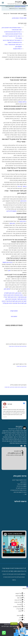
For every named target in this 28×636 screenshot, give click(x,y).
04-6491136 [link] (17, 451)
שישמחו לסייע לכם (11, 211)
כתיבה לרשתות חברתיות (20, 492)
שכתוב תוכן (7, 289)
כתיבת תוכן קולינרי (7, 303)
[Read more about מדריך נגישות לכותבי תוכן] (14, 354)
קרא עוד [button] (5, 417)
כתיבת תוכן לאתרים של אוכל (13, 301)
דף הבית (23, 6)
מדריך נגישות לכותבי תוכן (19, 364)
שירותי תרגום (6, 574)
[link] (24, 428)
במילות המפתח (22, 102)
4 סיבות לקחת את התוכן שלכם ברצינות (16, 344)
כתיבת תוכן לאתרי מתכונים (19, 299)
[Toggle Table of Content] (25, 25)
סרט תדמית (20, 486)
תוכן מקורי (12, 223)
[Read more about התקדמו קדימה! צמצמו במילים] (14, 374)
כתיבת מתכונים (19, 295)
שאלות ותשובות (17, 48)
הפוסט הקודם (14, 311)
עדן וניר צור (9, 404)
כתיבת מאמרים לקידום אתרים (18, 490)
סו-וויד (19, 186)
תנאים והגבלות (21, 577)
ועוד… (24, 494)
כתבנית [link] (19, 426)
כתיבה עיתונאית (23, 387)
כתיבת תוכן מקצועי (7, 262)
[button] (27, 586)
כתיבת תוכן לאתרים (9, 293)
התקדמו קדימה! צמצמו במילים (18, 385)
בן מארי (24, 186)
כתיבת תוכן (17, 6)
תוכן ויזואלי (20, 484)
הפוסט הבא (14, 316)
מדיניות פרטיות (12, 577)
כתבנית (18, 2)
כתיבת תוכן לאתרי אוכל (10, 297)
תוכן (9, 270)
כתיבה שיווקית (17, 387)
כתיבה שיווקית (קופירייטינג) (19, 480)
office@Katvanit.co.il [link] (14, 453)
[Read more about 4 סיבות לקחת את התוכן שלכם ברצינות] (14, 333)
